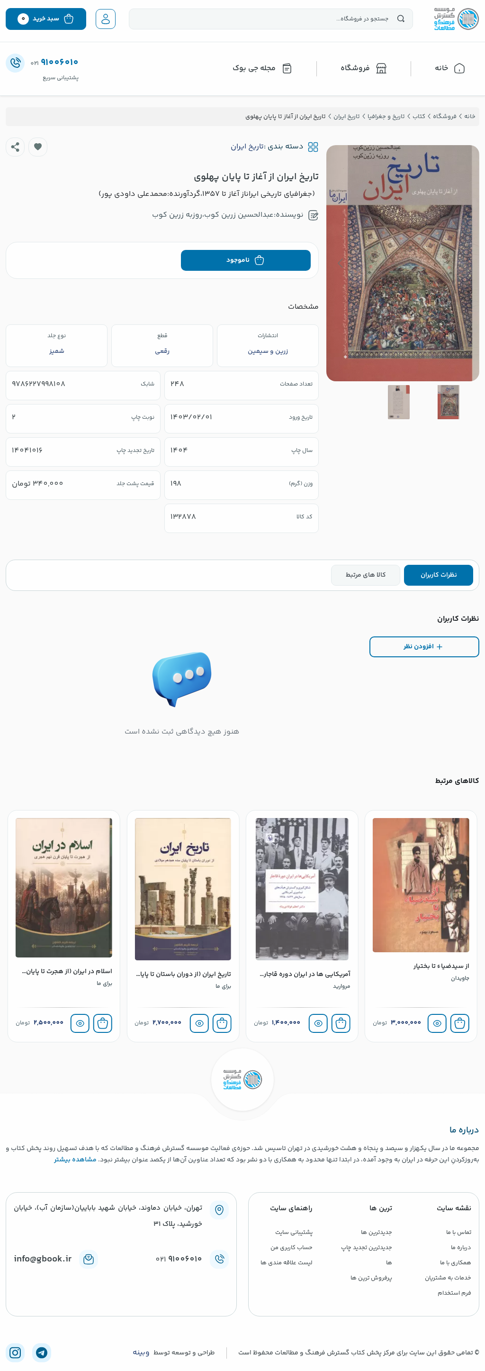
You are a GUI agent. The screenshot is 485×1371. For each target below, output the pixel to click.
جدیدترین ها (376, 1232)
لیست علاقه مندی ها (286, 1263)
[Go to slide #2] (399, 402)
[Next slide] (341, 263)
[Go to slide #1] (448, 402)
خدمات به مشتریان (448, 1278)
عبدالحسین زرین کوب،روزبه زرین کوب (213, 215)
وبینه (141, 1353)
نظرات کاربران (439, 575)
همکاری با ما (455, 1263)
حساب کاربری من (291, 1247)
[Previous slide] (465, 263)
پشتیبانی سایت (294, 1232)
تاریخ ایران (247, 147)
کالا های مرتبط (366, 575)
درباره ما (461, 1247)
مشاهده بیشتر (75, 1160)
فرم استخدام (454, 1293)
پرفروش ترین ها (371, 1278)
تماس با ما (458, 1232)
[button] (37, 147)
